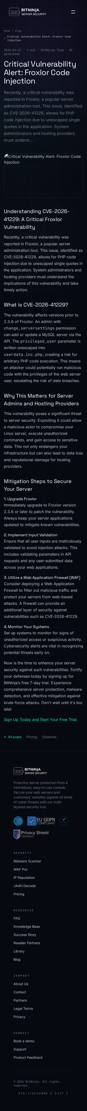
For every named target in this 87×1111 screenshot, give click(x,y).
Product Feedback (28, 1057)
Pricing (31, 737)
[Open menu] (73, 12)
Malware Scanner (27, 861)
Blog (18, 30)
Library (19, 951)
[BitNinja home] (27, 12)
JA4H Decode (25, 886)
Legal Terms (23, 1008)
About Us (21, 984)
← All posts (13, 737)
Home (7, 30)
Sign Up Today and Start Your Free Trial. (41, 719)
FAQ (17, 918)
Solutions (49, 737)
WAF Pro (20, 869)
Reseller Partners (27, 943)
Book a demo (24, 1041)
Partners (20, 1000)
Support (20, 1049)
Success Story (25, 935)
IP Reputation (24, 877)
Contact (20, 992)
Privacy (19, 1017)
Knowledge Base (27, 926)
